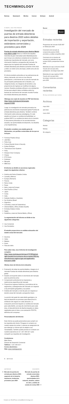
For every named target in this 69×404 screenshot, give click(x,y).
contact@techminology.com (25, 400)
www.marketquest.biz (15, 349)
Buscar (45, 28)
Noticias (6, 16)
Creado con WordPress (10, 400)
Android (51, 16)
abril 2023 (46, 110)
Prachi (19, 27)
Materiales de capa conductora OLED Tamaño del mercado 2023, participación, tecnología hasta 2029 (53, 69)
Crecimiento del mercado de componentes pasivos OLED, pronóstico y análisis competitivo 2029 (54, 52)
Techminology (19, 6)
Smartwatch (16, 16)
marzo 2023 (46, 113)
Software (42, 16)
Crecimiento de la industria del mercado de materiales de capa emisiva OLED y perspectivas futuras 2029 (53, 60)
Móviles (26, 16)
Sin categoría (46, 132)
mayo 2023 (46, 106)
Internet (34, 16)
